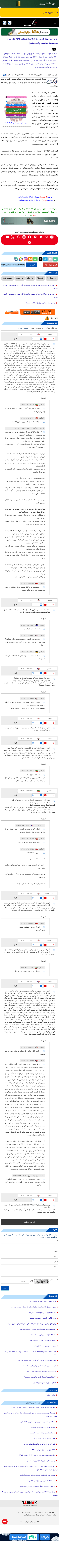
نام (57, 1241)
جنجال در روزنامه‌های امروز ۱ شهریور (44, 1383)
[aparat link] (29, 242)
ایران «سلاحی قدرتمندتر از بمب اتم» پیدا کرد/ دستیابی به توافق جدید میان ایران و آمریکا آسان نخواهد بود (31, 1468)
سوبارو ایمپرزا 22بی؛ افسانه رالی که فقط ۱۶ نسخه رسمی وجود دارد (33, 1307)
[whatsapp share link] (35, 259)
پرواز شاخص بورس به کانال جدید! (44, 1346)
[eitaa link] (18, 237)
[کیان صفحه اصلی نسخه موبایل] (29, 1537)
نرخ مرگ (30, 278)
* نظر (56, 1262)
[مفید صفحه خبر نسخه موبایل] (29, 12)
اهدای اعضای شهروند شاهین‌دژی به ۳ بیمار (41, 1371)
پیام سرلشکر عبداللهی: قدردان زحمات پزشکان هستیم (38, 1329)
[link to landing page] (30, 23)
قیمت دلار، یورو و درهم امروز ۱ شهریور (43, 1301)
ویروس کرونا (51, 278)
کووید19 (40, 278)
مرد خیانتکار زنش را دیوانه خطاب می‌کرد (42, 1312)
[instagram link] (24, 237)
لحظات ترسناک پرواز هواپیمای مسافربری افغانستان (37, 1422)
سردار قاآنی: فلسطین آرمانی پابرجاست (43, 1318)
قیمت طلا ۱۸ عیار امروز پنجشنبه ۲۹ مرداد (41, 1481)
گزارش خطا (54, 318)
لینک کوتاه (52, 264)
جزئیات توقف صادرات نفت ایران (44, 1438)
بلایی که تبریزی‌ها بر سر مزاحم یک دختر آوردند (39, 1444)
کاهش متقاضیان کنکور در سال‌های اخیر (42, 1340)
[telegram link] (41, 237)
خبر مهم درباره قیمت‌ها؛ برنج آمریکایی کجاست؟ (39, 1366)
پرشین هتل (51, 1395)
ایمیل (56, 1251)
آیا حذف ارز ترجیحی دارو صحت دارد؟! (43, 1335)
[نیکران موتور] (29, 221)
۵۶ (8, 75)
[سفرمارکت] (29, 312)
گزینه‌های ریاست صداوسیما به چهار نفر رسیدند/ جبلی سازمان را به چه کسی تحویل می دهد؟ (31, 1415)
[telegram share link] (45, 259)
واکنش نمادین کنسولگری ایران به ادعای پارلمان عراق (37, 1486)
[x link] (13, 237)
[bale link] (35, 237)
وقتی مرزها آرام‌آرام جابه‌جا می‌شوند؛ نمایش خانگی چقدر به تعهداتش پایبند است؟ (30, 287)
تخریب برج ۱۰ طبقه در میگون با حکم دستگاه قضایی (37, 1475)
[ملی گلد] (29, 4)
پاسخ (15, 339)
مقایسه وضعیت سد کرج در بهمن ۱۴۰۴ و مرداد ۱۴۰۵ (37, 1455)
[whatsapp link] (46, 237)
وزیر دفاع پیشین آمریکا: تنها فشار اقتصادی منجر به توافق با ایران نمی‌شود (31, 1324)
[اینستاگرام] (25, 259)
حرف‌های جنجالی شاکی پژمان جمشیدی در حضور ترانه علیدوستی (33, 1407)
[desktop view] (9, 23)
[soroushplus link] (29, 237)
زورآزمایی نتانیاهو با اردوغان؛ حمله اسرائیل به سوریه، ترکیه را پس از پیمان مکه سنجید (29, 1494)
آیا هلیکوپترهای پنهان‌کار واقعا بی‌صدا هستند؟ (40, 1377)
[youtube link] (7, 237)
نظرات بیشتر (29, 1222)
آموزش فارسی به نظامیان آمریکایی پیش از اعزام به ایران (37, 1360)
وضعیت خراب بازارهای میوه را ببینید (43, 1427)
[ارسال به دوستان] (50, 259)
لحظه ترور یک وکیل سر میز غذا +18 (43, 1450)
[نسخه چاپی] (55, 259)
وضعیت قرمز (7, 278)
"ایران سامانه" (24, 1522)
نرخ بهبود (19, 278)
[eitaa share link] (30, 259)
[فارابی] (29, 32)
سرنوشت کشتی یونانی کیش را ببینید (42, 1433)
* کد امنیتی (54, 1280)
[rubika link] (52, 237)
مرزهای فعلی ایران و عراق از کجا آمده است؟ (40, 303)
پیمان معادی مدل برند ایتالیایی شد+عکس (41, 1461)
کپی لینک (31, 264)
